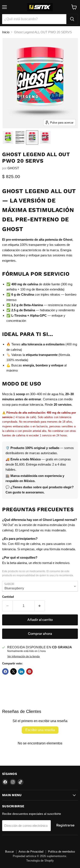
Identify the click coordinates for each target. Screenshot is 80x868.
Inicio (5, 32)
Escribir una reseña (40, 730)
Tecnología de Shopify (40, 860)
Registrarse (65, 825)
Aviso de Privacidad (31, 851)
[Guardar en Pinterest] (29, 671)
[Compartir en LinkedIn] (21, 671)
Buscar (9, 851)
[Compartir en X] (13, 671)
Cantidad (8, 596)
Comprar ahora (40, 634)
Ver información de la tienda (23, 656)
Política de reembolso (61, 851)
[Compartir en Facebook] (5, 671)
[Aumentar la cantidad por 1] (40, 605)
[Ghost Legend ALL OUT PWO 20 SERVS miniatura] (8, 137)
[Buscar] (72, 19)
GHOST (13, 168)
